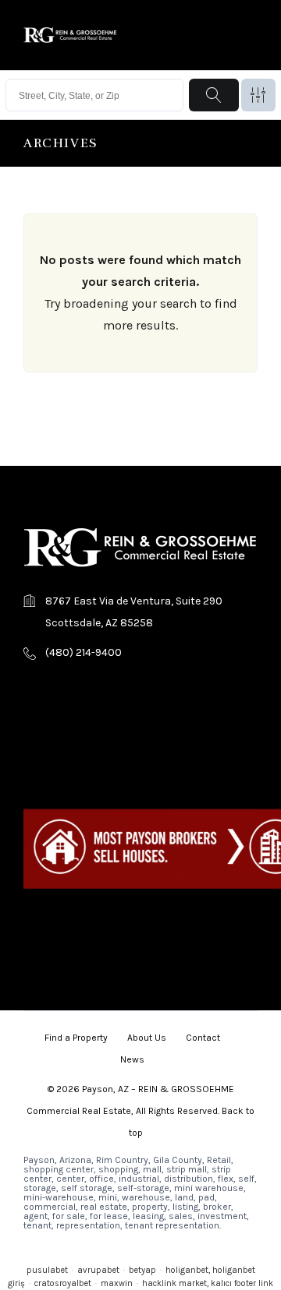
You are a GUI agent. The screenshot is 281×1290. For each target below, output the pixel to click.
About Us (146, 1037)
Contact (203, 1037)
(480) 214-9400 (83, 652)
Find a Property (76, 1037)
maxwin (117, 1283)
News (132, 1059)
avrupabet (98, 1270)
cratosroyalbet (62, 1283)
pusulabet (47, 1270)
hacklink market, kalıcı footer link (207, 1283)
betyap (142, 1270)
